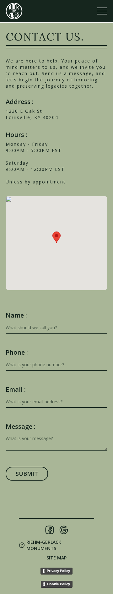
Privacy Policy (58, 571)
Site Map (56, 558)
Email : (16, 389)
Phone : (17, 352)
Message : (20, 426)
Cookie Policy (58, 584)
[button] (56, 237)
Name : (16, 315)
